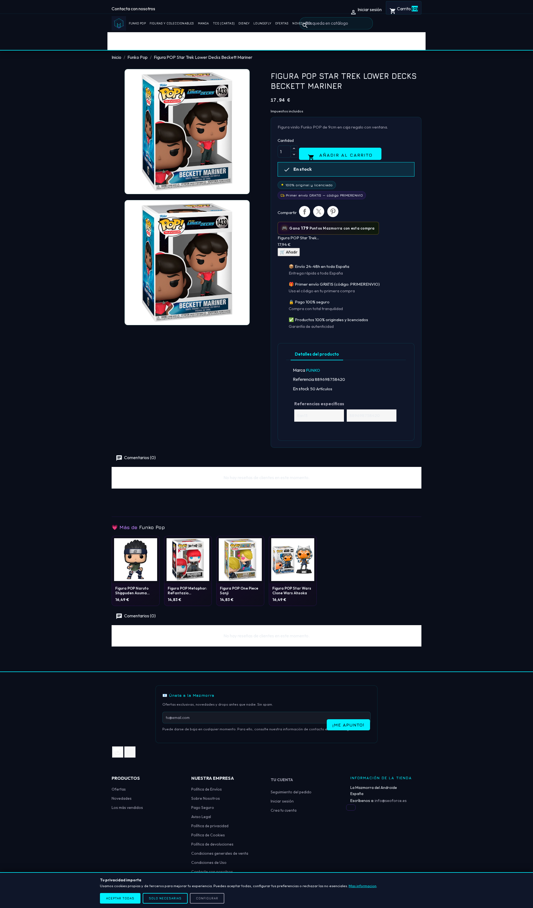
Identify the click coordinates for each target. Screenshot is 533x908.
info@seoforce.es (391, 800)
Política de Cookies (208, 834)
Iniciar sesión (282, 801)
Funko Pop (137, 23)
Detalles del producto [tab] (317, 354)
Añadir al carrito (340, 156)
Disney (244, 23)
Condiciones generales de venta (219, 853)
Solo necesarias (165, 898)
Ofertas (281, 23)
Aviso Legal (201, 816)
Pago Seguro (202, 807)
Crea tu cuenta (283, 810)
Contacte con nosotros (212, 871)
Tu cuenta (282, 779)
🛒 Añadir (289, 252)
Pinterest (332, 211)
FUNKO (313, 370)
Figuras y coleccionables (172, 23)
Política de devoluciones (212, 844)
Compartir (304, 211)
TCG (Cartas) (224, 23)
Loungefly (262, 23)
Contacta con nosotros (133, 8)
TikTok (129, 752)
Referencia (303, 379)
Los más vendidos (127, 807)
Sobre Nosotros (205, 798)
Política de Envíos (206, 789)
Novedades (122, 798)
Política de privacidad (209, 825)
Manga (203, 23)
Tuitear (318, 211)
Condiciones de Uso (209, 862)
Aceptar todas (120, 898)
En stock (301, 388)
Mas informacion (362, 886)
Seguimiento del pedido (291, 791)
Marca (299, 370)
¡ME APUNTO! (348, 724)
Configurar (207, 898)
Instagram (117, 752)
